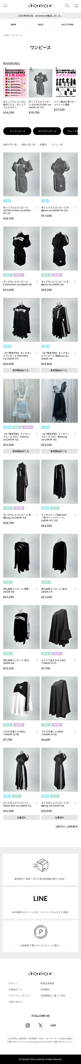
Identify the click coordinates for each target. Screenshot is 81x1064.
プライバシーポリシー (19, 995)
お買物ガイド (15, 989)
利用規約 (45, 989)
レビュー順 (57, 144)
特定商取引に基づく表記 (52, 995)
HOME (6, 35)
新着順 (43, 144)
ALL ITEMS (67, 24)
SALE (40, 24)
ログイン (13, 983)
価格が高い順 (28, 144)
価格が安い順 (10, 144)
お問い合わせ (15, 1001)
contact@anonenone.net (38, 1041)
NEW (13, 24)
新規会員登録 (47, 983)
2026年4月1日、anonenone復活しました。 (40, 15)
